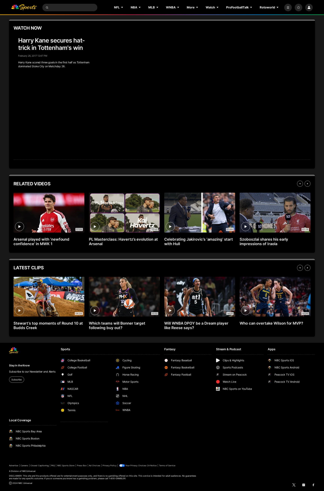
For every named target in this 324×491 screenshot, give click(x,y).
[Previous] (300, 184)
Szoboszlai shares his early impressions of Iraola (264, 241)
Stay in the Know (19, 365)
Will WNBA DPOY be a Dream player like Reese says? (196, 325)
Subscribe (16, 379)
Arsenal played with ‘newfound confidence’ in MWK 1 (41, 241)
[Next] (307, 184)
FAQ (53, 465)
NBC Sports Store (66, 465)
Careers (24, 465)
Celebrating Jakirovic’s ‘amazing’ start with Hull (198, 241)
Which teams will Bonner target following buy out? (117, 325)
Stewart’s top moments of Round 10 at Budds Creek (48, 325)
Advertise (13, 465)
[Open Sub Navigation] (122, 7)
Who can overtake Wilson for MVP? (271, 323)
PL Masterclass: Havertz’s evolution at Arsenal (123, 241)
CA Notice (152, 465)
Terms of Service (167, 465)
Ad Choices (94, 465)
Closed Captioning (39, 465)
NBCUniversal (29, 471)
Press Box (82, 465)
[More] (288, 7)
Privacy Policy (109, 465)
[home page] (24, 7)
